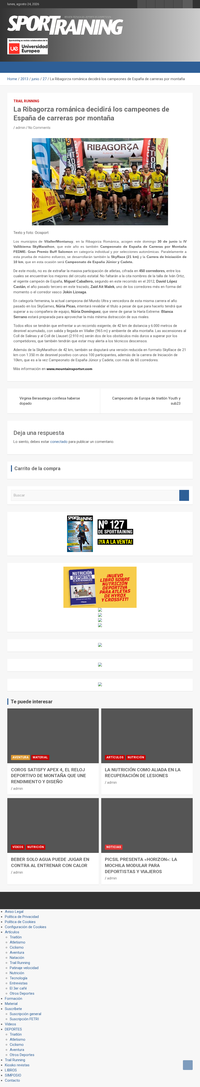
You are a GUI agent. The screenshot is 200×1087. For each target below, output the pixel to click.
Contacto (12, 1080)
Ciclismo (17, 947)
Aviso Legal (14, 911)
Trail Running (26, 101)
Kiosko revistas (17, 1065)
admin (20, 128)
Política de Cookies (20, 922)
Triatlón (16, 937)
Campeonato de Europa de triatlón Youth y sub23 (146, 401)
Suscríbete (13, 1009)
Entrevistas (19, 983)
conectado (59, 441)
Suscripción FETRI (24, 1019)
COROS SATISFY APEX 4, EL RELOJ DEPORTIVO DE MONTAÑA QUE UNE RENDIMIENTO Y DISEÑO (48, 775)
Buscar (184, 495)
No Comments (39, 128)
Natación (17, 957)
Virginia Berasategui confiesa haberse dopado (50, 401)
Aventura (20, 757)
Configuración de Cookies (25, 927)
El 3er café (18, 988)
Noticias (113, 847)
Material (40, 757)
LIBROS (11, 1070)
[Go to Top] (188, 1065)
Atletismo (17, 942)
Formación (13, 998)
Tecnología (18, 978)
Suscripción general (25, 1014)
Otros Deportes (22, 993)
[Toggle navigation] (13, 67)
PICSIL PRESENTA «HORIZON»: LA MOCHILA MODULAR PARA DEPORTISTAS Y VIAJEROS (141, 865)
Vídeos (17, 847)
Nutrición (136, 757)
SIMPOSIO (13, 1075)
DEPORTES (13, 1029)
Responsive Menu (187, 4)
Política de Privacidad (22, 917)
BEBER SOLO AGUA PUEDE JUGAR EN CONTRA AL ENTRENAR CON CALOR (50, 862)
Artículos (114, 757)
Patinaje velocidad (24, 968)
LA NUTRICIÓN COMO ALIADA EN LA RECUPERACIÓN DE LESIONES (142, 773)
